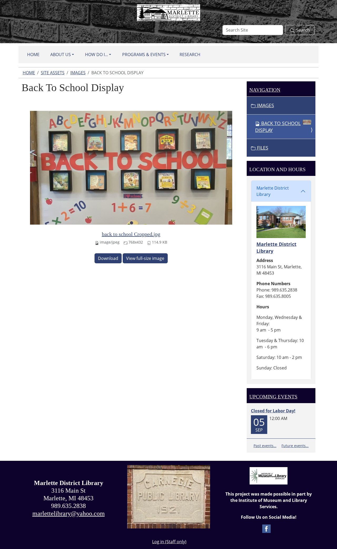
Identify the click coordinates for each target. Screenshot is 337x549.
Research (190, 54)
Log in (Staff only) (169, 542)
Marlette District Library (272, 191)
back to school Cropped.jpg (131, 234)
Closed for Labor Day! (273, 411)
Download (108, 258)
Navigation (264, 90)
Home (33, 54)
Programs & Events (144, 54)
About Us (60, 54)
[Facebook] (266, 528)
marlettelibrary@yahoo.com (68, 513)
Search (303, 30)
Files (262, 148)
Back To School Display (278, 126)
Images (78, 73)
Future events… (295, 445)
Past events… (265, 445)
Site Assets (53, 73)
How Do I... (96, 54)
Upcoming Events (273, 396)
